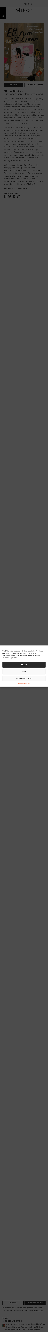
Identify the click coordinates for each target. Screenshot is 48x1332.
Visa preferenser (24, 678)
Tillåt (24, 665)
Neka (24, 672)
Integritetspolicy (24, 684)
